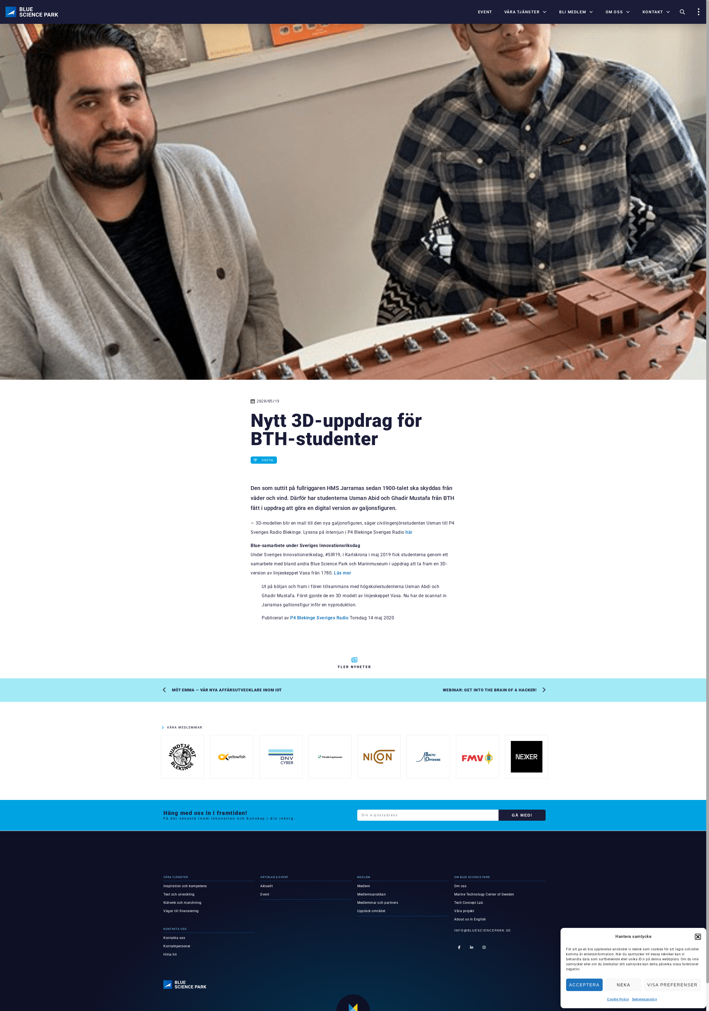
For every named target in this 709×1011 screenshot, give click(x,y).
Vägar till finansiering (181, 911)
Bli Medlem (572, 12)
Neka (623, 984)
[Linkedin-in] (472, 947)
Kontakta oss (174, 938)
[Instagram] (484, 947)
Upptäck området (371, 911)
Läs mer (342, 573)
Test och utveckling (179, 894)
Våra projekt (464, 911)
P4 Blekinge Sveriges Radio (319, 617)
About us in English (470, 919)
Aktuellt (266, 886)
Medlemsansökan (371, 894)
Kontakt (653, 12)
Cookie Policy (618, 999)
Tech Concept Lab (468, 903)
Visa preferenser (672, 984)
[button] (698, 937)
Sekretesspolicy (644, 999)
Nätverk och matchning (182, 903)
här (409, 532)
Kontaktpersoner (177, 946)
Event (485, 12)
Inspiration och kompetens (185, 886)
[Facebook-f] (459, 947)
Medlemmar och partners (377, 903)
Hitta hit (170, 954)
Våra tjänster (522, 12)
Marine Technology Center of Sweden (484, 894)
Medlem (363, 886)
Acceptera (584, 984)
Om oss (614, 12)
